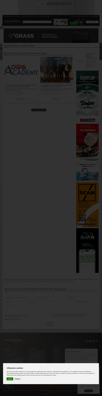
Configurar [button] (17, 379)
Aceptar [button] (10, 379)
